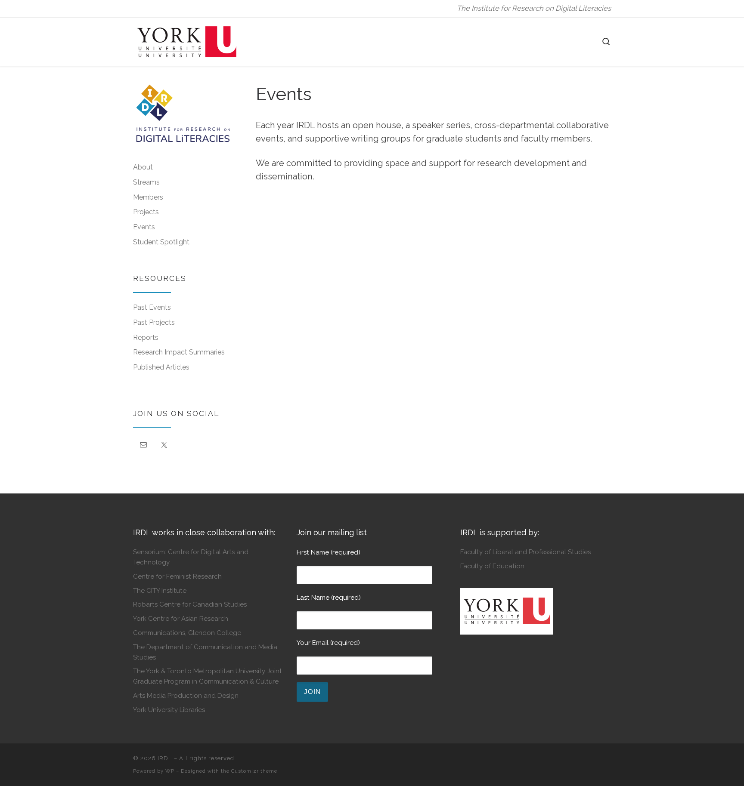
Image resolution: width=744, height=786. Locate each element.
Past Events (152, 307)
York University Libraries (169, 710)
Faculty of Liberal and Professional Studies (525, 552)
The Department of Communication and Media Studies (205, 652)
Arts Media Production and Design (186, 696)
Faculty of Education (492, 566)
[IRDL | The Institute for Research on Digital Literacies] (187, 40)
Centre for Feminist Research (177, 576)
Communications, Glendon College (187, 633)
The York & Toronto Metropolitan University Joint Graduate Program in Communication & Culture (207, 676)
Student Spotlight (161, 242)
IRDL (165, 758)
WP (169, 771)
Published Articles (161, 367)
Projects (146, 212)
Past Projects (154, 322)
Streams (146, 182)
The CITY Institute (159, 591)
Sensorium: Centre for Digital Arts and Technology (190, 557)
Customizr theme (254, 771)
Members (148, 197)
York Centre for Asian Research (180, 619)
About (143, 167)
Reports (145, 337)
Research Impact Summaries (179, 352)
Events (144, 227)
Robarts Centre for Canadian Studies (190, 604)
